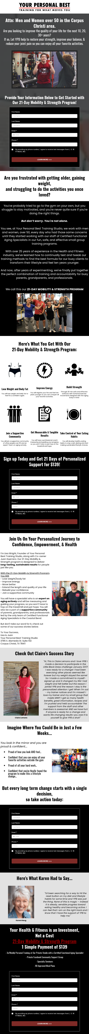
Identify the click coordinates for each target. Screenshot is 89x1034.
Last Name (16, 121)
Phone (15, 140)
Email (14, 131)
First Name (16, 112)
